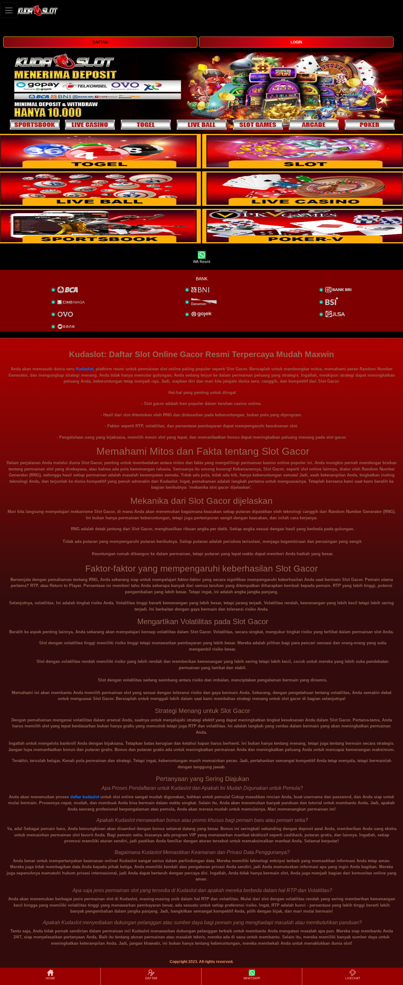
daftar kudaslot (84, 796)
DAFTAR (100, 42)
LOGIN (296, 42)
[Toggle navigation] (9, 10)
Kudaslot (84, 369)
